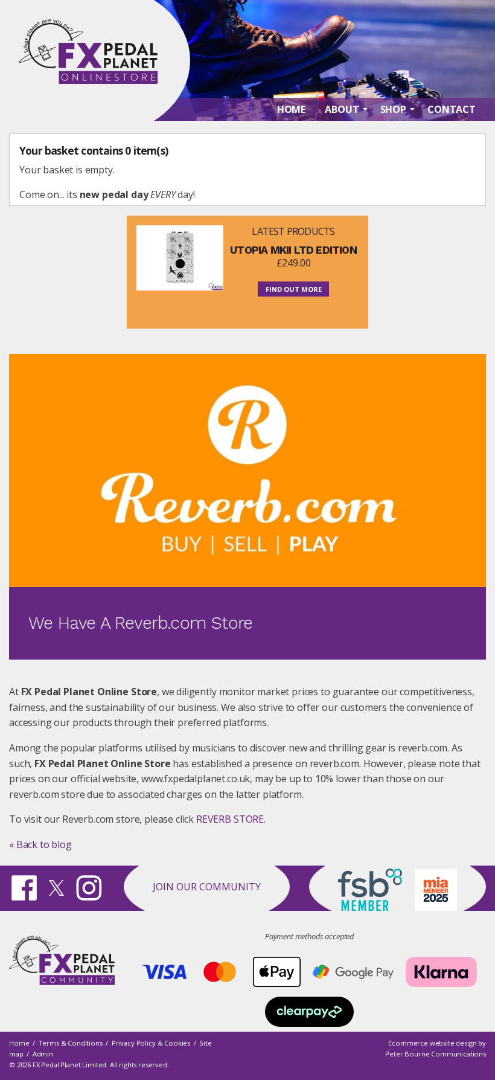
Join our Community (207, 886)
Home (19, 1042)
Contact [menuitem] (451, 109)
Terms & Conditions (71, 1042)
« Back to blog (40, 844)
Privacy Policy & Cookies (151, 1042)
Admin (43, 1053)
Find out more (294, 289)
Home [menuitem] (291, 109)
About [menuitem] (342, 109)
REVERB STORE (230, 819)
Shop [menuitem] (393, 109)
